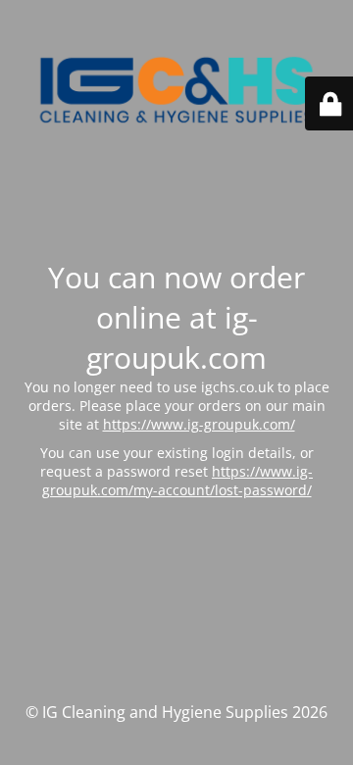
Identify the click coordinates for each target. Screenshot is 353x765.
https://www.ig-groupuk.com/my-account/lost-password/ (178, 480)
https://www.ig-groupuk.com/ (199, 424)
